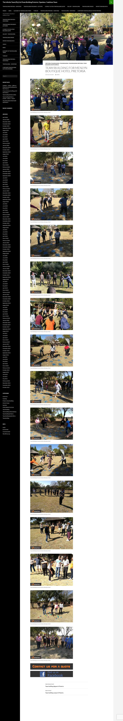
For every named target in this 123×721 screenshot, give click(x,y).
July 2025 (5, 132)
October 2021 (6, 223)
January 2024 (6, 169)
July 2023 (5, 178)
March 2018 (6, 316)
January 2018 (6, 320)
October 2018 (6, 301)
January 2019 (6, 294)
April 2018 (5, 314)
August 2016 (6, 355)
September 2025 (7, 128)
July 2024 (5, 156)
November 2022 (6, 195)
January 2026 (6, 119)
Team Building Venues (87, 6)
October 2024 (6, 149)
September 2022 (7, 199)
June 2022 (5, 206)
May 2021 (5, 234)
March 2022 (6, 212)
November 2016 (6, 348)
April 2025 (5, 139)
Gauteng (5, 398)
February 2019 (6, 292)
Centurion (5, 396)
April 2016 (5, 363)
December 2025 (6, 121)
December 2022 (6, 193)
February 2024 (6, 167)
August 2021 (6, 227)
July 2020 (5, 255)
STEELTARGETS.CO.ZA (8, 407)
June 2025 (5, 134)
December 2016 (6, 346)
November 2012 (6, 385)
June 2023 (5, 180)
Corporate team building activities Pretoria (89, 10)
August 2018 (6, 305)
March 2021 (6, 238)
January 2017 (6, 344)
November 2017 (6, 324)
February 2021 (6, 240)
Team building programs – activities (33, 6)
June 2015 (5, 374)
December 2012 (6, 383)
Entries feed (5, 429)
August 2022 (6, 201)
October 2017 (6, 327)
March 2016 (6, 365)
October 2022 (6, 197)
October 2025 (6, 126)
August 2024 (6, 154)
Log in (4, 427)
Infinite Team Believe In (102, 6)
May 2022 (5, 208)
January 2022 (6, 216)
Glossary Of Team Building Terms (22, 10)
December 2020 (6, 244)
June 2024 (5, 158)
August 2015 (6, 372)
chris (57, 74)
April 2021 (5, 236)
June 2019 (5, 283)
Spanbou (5, 405)
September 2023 (7, 175)
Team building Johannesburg (9, 411)
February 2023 (6, 188)
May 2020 (5, 260)
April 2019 (5, 288)
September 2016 (7, 352)
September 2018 (7, 303)
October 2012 (6, 387)
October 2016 (6, 350)
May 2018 (5, 311)
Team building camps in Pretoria (54, 692)
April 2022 (5, 210)
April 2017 (5, 337)
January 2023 (6, 190)
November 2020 (6, 247)
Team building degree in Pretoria (54, 685)
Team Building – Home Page (68, 10)
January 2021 (6, 242)
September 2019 (7, 277)
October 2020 (6, 249)
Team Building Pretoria (76, 63)
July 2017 (5, 333)
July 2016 (5, 357)
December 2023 (6, 171)
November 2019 (6, 273)
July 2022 (5, 203)
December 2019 (6, 270)
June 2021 (5, 232)
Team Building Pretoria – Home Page (12, 6)
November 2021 (6, 221)
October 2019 (6, 275)
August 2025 (6, 130)
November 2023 (6, 173)
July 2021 (5, 229)
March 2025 (6, 141)
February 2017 (6, 342)
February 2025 (6, 143)
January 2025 (6, 145)
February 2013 (6, 381)
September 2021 (7, 225)
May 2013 (5, 378)
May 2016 (5, 361)
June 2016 (5, 359)
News (10, 10)
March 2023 (6, 186)
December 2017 (6, 322)
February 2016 (6, 368)
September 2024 (7, 152)
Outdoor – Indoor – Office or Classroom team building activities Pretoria (10, 87)
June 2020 (5, 257)
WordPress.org (6, 433)
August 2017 (6, 331)
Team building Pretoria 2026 (9, 94)
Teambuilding (6, 418)
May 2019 (5, 286)
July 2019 (5, 281)
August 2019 (6, 279)
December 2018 (6, 296)
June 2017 (5, 335)
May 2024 (5, 160)
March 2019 (6, 290)
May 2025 (5, 137)
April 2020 (5, 262)
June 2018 (5, 309)
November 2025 (6, 124)
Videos (4, 10)
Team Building (64, 63)
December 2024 (6, 147)
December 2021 (6, 219)
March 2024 (6, 165)
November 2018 (6, 298)
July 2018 (5, 307)
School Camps (6, 403)
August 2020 (6, 253)
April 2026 (5, 117)
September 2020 (7, 251)
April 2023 (5, 184)
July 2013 (5, 376)
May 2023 (5, 182)
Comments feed (6, 431)
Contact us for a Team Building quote (55, 6)
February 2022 (6, 214)
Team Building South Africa (9, 416)
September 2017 (7, 329)
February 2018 (6, 318)
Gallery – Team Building (73, 6)
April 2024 (5, 162)
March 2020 (6, 264)
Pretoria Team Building (52, 63)
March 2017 (6, 340)
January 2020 (6, 268)
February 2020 (6, 266)
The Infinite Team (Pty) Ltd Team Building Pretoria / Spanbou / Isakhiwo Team (30, 2)
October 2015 (6, 370)
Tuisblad (35, 10)
